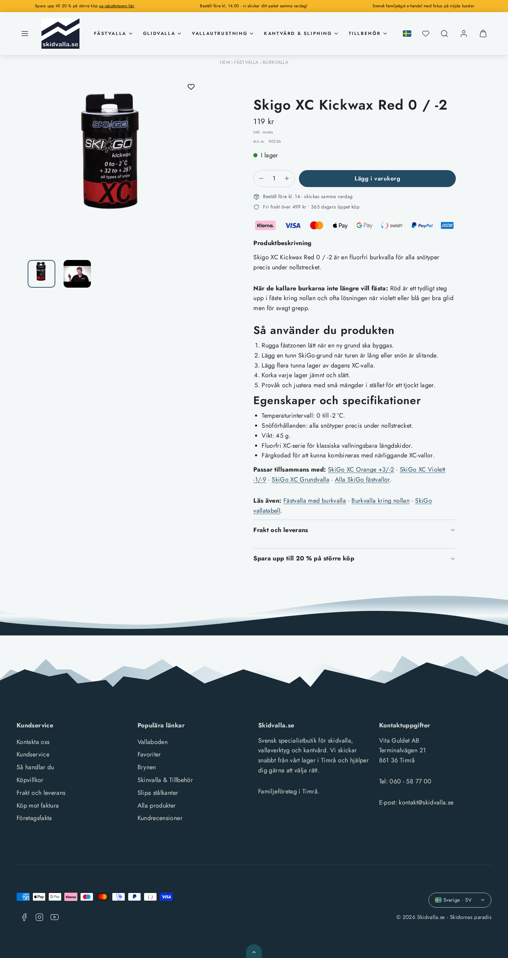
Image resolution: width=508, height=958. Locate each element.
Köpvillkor (30, 779)
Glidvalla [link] (159, 33)
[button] (25, 33)
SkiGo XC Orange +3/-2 (361, 469)
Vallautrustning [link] (219, 33)
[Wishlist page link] (425, 33)
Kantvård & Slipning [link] (298, 33)
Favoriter (149, 754)
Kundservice (33, 754)
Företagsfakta (34, 817)
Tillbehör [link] (365, 33)
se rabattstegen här (116, 6)
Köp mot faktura (38, 805)
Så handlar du (35, 767)
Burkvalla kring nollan (380, 500)
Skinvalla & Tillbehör (165, 779)
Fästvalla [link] (110, 33)
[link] (463, 33)
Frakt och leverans (41, 792)
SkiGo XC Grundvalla (300, 479)
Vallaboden (153, 741)
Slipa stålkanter (158, 792)
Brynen (147, 767)
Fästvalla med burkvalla (314, 500)
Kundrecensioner (160, 817)
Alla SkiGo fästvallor (362, 479)
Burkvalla (275, 62)
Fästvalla (246, 62)
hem (225, 62)
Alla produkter (157, 805)
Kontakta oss (33, 741)
